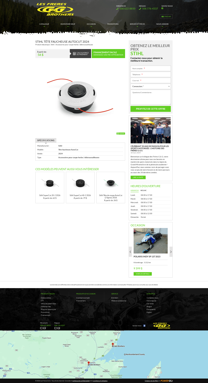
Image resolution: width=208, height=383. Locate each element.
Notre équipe (151, 301)
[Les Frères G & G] (55, 9)
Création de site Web (151, 381)
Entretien (114, 298)
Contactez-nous (152, 298)
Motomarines (46, 306)
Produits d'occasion (85, 294)
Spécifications (45, 140)
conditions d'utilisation (100, 381)
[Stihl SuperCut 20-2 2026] (49, 183)
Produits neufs (48, 294)
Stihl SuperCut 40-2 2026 (80, 195)
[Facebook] (144, 326)
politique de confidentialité (81, 381)
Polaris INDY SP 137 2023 (147, 256)
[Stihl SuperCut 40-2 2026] (80, 183)
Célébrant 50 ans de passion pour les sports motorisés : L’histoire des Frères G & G (150, 148)
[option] (150, 252)
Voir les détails (142, 274)
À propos (151, 294)
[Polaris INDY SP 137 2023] (151, 240)
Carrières (150, 304)
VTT (42, 301)
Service (114, 294)
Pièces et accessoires (118, 301)
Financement (45, 315)
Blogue (149, 306)
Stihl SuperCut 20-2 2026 (49, 195)
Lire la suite (138, 177)
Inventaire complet (83, 298)
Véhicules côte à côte (48, 304)
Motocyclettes (46, 298)
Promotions (45, 312)
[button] (130, 252)
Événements (151, 309)
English (168, 16)
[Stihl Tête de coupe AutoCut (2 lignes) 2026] (110, 183)
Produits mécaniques (48, 309)
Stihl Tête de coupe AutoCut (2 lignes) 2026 (110, 196)
